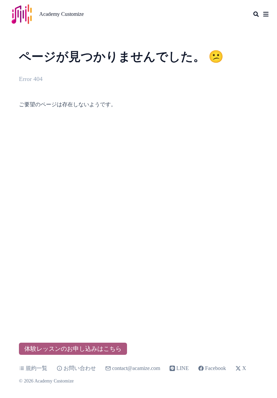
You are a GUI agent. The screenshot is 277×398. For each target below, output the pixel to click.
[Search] (256, 14)
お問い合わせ (80, 368)
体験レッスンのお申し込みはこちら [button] (73, 348)
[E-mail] (108, 368)
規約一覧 (36, 368)
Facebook (215, 368)
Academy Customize (61, 14)
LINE (182, 368)
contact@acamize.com (136, 368)
